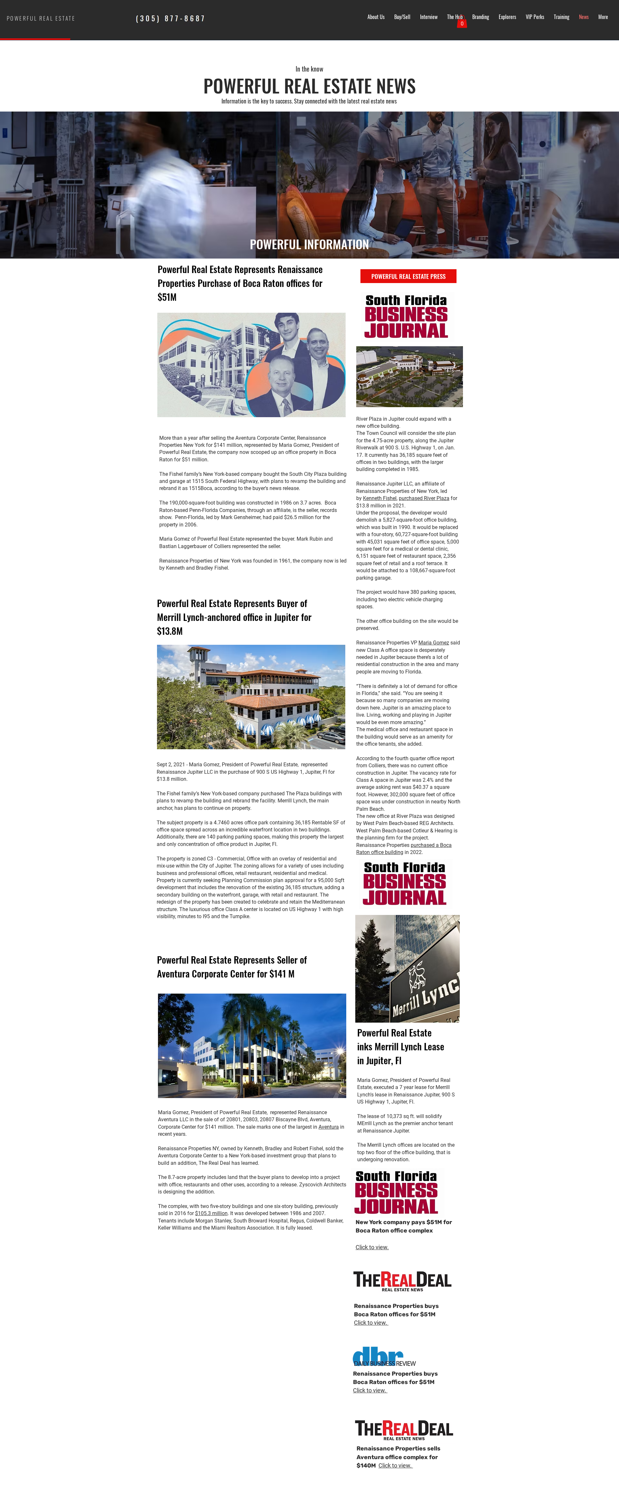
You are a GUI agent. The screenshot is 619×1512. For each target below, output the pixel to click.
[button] (462, 21)
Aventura (329, 1127)
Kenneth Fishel (380, 498)
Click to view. (372, 1247)
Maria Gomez (433, 643)
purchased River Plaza (424, 498)
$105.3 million (211, 1213)
